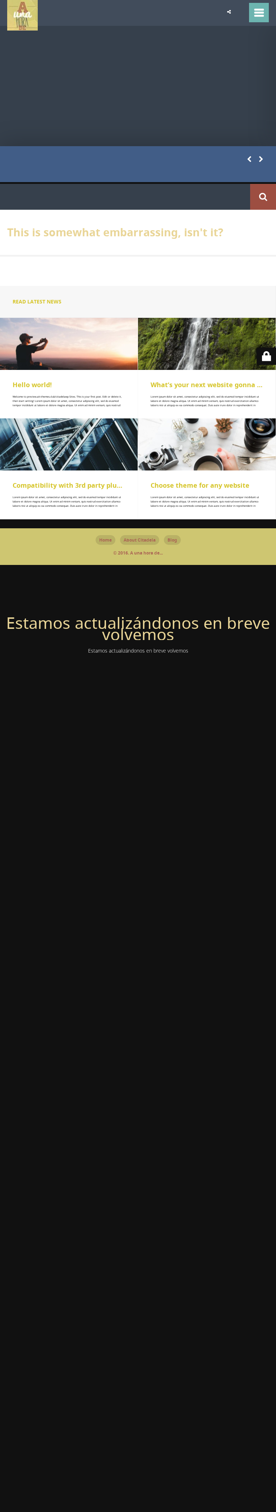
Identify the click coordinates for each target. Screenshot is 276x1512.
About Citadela (140, 540)
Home (105, 540)
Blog (172, 540)
